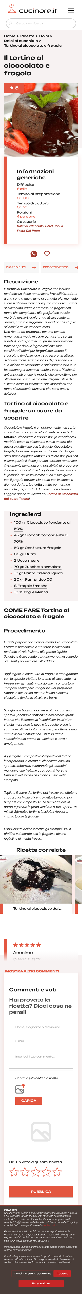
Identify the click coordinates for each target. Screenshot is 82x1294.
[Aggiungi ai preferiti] (47, 254)
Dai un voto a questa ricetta (35, 1162)
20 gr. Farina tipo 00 (33, 579)
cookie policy (50, 1225)
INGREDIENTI (16, 267)
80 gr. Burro (25, 554)
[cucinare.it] (32, 8)
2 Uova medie (26, 560)
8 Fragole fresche (30, 586)
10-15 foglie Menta (31, 592)
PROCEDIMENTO (55, 267)
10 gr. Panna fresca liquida (38, 573)
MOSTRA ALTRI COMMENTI (32, 971)
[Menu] (71, 10)
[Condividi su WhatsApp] (33, 256)
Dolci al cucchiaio (30, 226)
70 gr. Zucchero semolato (38, 567)
